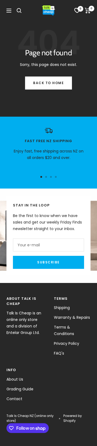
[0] (77, 10)
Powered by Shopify (72, 418)
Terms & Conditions (64, 330)
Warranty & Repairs (72, 317)
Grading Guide (19, 389)
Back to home (48, 83)
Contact (14, 399)
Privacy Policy (66, 343)
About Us (14, 379)
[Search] (19, 10)
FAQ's (59, 353)
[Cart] (88, 10)
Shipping (62, 307)
